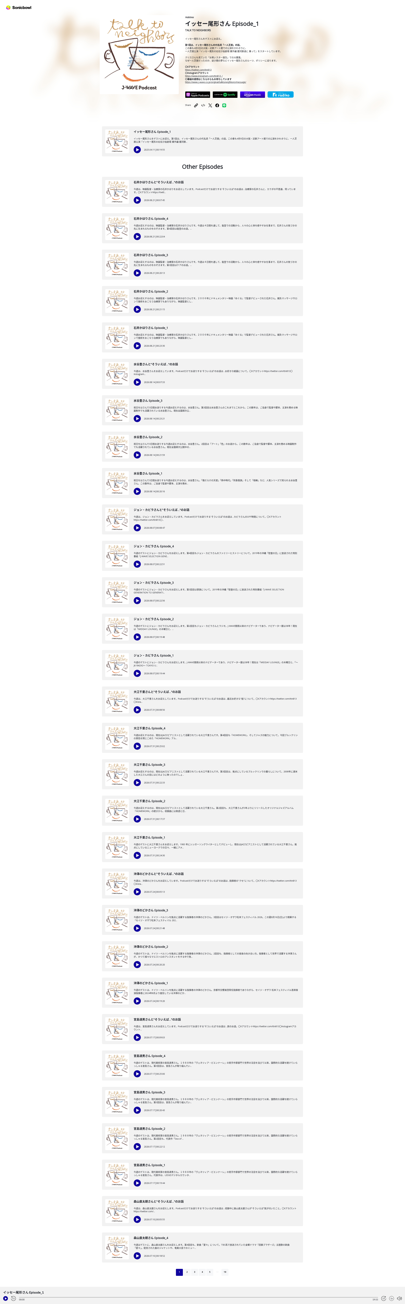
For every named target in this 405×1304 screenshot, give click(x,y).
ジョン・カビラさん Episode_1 (154, 655)
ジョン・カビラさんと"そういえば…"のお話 (161, 510)
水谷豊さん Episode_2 (148, 437)
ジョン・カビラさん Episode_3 (154, 582)
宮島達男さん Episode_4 (149, 1056)
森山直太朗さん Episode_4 (151, 1238)
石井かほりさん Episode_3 (151, 255)
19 (225, 1272)
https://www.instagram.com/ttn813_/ (204, 75)
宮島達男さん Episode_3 (149, 1092)
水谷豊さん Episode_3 (148, 400)
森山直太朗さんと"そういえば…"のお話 (159, 1201)
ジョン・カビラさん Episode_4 (154, 546)
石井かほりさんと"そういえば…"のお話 (159, 182)
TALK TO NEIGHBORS (198, 30)
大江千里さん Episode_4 (149, 728)
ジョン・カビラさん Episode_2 (154, 619)
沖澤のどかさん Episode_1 (151, 983)
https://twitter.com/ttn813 (198, 69)
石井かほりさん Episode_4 (151, 218)
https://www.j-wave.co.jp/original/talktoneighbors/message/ (215, 82)
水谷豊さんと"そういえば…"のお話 (156, 364)
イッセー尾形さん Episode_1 (152, 132)
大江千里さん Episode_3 (149, 765)
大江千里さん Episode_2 (149, 801)
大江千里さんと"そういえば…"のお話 (157, 692)
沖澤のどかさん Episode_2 (151, 947)
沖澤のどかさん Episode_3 (151, 910)
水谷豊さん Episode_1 (148, 473)
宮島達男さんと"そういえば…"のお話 (157, 1019)
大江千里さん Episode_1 (149, 837)
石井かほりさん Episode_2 (151, 291)
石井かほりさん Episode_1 (151, 328)
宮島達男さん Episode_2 (149, 1129)
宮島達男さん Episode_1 (149, 1165)
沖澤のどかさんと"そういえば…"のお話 (159, 874)
